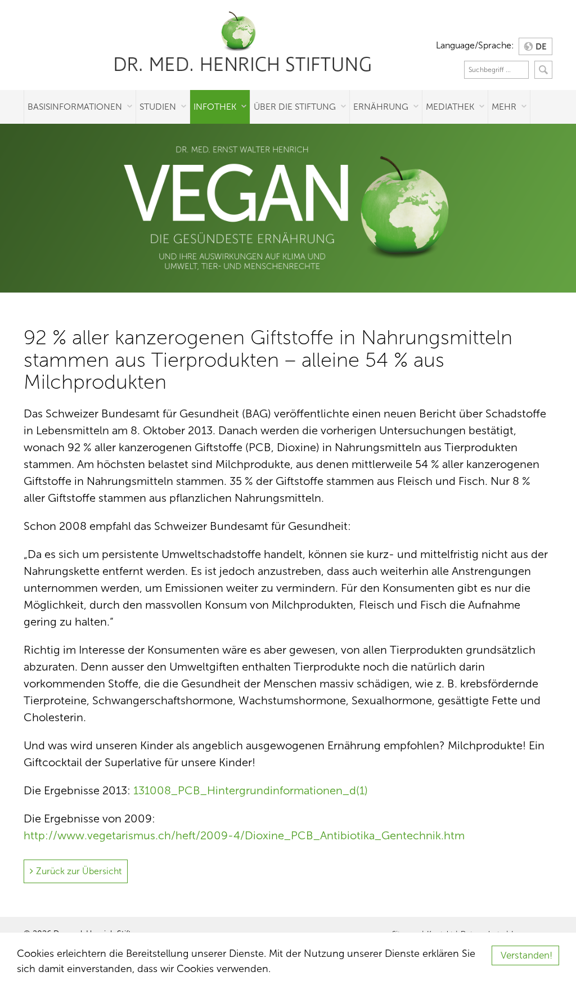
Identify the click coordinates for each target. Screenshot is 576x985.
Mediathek (450, 106)
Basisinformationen (75, 106)
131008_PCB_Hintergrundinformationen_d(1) (250, 790)
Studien (158, 106)
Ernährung (380, 106)
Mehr (504, 106)
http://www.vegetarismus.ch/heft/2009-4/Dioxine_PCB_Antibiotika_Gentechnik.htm (244, 835)
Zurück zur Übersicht (79, 871)
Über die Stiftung (295, 106)
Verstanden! (526, 955)
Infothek (215, 106)
